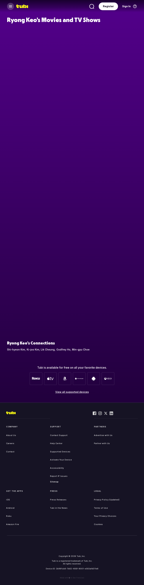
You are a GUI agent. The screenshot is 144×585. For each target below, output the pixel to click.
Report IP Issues (58, 476)
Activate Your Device (61, 459)
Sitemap (54, 481)
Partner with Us (102, 443)
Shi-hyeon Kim (16, 349)
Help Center (56, 443)
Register (108, 6)
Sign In (126, 6)
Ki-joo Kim (33, 349)
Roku (8, 516)
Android (10, 508)
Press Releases (58, 499)
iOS (8, 499)
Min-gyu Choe (81, 349)
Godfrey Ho (63, 349)
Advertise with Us (103, 435)
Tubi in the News (58, 508)
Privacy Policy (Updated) (106, 499)
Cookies (98, 524)
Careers (10, 443)
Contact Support (59, 435)
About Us (11, 435)
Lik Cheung (48, 349)
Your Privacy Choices (105, 516)
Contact (10, 451)
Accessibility (57, 468)
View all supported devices (72, 391)
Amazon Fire (12, 524)
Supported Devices (60, 451)
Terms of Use (101, 508)
